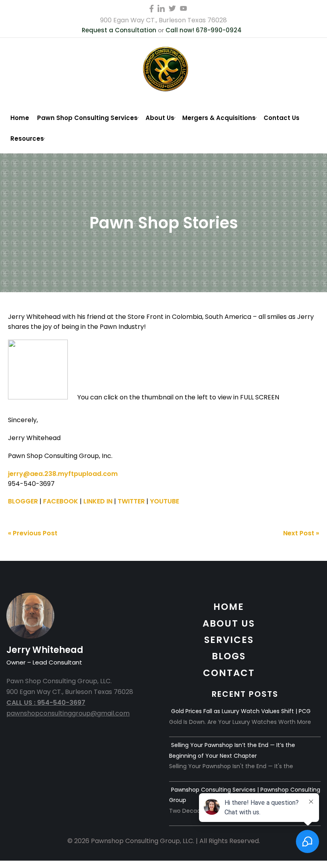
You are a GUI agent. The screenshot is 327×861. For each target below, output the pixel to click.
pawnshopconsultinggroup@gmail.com (68, 713)
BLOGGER (23, 501)
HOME (228, 606)
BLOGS (229, 656)
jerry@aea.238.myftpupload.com (63, 473)
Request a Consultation (119, 30)
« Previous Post (32, 533)
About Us (160, 118)
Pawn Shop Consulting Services (87, 118)
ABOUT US (229, 623)
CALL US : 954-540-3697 (45, 702)
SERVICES (229, 639)
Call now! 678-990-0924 (203, 30)
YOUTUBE (164, 501)
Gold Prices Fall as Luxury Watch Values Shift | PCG (241, 711)
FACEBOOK (60, 501)
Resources (27, 138)
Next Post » (301, 533)
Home (19, 118)
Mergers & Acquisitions (219, 118)
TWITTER (131, 501)
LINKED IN (97, 501)
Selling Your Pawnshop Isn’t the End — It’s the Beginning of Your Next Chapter (232, 750)
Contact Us (281, 118)
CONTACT (229, 672)
